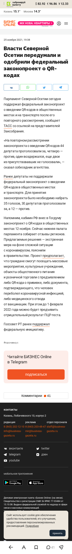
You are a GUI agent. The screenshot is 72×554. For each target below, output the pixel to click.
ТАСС (8, 126)
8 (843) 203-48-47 (35, 426)
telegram (14, 454)
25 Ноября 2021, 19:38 (17, 39)
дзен (44, 454)
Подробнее (32, 525)
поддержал (40, 324)
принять (57, 533)
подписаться (36, 374)
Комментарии (36, 396)
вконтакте (15, 448)
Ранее (8, 176)
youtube (14, 460)
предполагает (53, 256)
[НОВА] (35, 23)
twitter (45, 448)
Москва (28, 11)
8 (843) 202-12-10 (14, 426)
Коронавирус (11, 342)
